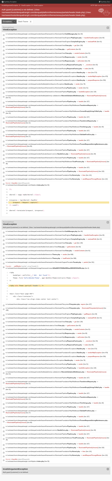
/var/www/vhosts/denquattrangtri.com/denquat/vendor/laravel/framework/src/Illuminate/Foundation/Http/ (43, 175)
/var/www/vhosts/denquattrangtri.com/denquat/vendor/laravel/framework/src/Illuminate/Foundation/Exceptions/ (46, 72)
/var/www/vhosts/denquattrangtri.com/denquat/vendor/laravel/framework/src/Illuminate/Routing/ (44, 65)
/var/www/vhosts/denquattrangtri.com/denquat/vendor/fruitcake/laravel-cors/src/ (37, 154)
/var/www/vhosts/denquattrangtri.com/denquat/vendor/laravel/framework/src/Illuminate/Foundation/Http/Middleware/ (51, 105)
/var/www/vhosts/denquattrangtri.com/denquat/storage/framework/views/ (45, 268)
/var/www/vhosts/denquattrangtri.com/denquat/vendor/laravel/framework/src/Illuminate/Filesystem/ (43, 304)
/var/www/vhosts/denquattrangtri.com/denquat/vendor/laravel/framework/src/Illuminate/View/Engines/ (44, 38)
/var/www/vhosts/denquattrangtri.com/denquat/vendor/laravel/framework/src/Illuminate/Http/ (41, 57)
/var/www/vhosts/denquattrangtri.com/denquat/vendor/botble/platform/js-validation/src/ (45, 96)
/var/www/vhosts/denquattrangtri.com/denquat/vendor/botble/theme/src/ (33, 254)
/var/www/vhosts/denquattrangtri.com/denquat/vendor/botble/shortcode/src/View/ (36, 49)
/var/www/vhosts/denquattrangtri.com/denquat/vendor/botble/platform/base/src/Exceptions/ (40, 84)
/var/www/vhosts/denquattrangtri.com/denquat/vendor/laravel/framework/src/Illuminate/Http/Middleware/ (45, 161)
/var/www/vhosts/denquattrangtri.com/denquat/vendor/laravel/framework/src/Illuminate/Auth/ (42, 34)
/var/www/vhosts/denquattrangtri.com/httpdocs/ (25, 185)
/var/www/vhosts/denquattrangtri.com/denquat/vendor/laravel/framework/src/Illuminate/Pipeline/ (41, 92)
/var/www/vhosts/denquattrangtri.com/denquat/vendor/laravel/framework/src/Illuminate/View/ (39, 45)
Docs (105, 2)
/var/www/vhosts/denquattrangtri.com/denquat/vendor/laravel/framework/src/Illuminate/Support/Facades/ (44, 262)
